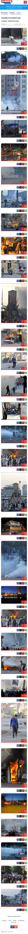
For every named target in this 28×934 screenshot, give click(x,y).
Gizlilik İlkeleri (21, 920)
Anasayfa (5, 12)
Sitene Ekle (13, 922)
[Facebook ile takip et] (12, 926)
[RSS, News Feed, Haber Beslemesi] (16, 926)
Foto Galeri (12, 12)
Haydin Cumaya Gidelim (12, 7)
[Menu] (25, 2)
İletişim (14, 920)
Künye (9, 920)
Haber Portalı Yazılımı (8, 931)
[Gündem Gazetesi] (6, 2)
